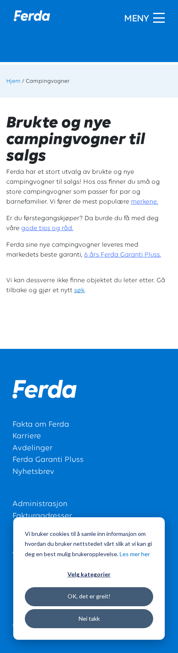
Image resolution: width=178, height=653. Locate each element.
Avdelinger (32, 448)
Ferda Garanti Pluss (48, 460)
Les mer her (135, 553)
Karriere (26, 436)
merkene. (144, 202)
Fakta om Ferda (40, 425)
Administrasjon (39, 504)
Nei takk (89, 618)
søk (79, 290)
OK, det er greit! (89, 596)
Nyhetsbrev (33, 472)
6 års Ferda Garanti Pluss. (122, 255)
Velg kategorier (89, 574)
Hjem (13, 81)
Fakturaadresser (42, 516)
